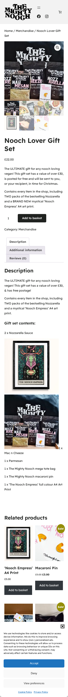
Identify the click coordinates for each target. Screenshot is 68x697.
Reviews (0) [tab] (17, 258)
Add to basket (32, 218)
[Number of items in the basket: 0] (60, 12)
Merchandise (25, 31)
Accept (34, 663)
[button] (62, 626)
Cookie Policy (25, 692)
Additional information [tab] (25, 250)
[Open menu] (39, 7)
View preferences (34, 683)
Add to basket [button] (18, 590)
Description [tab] (17, 241)
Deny (34, 673)
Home (8, 31)
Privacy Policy (41, 692)
